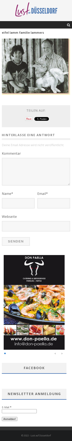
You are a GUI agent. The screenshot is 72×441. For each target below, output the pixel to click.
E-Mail (6, 407)
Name (7, 193)
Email (42, 193)
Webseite (9, 216)
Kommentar (11, 153)
